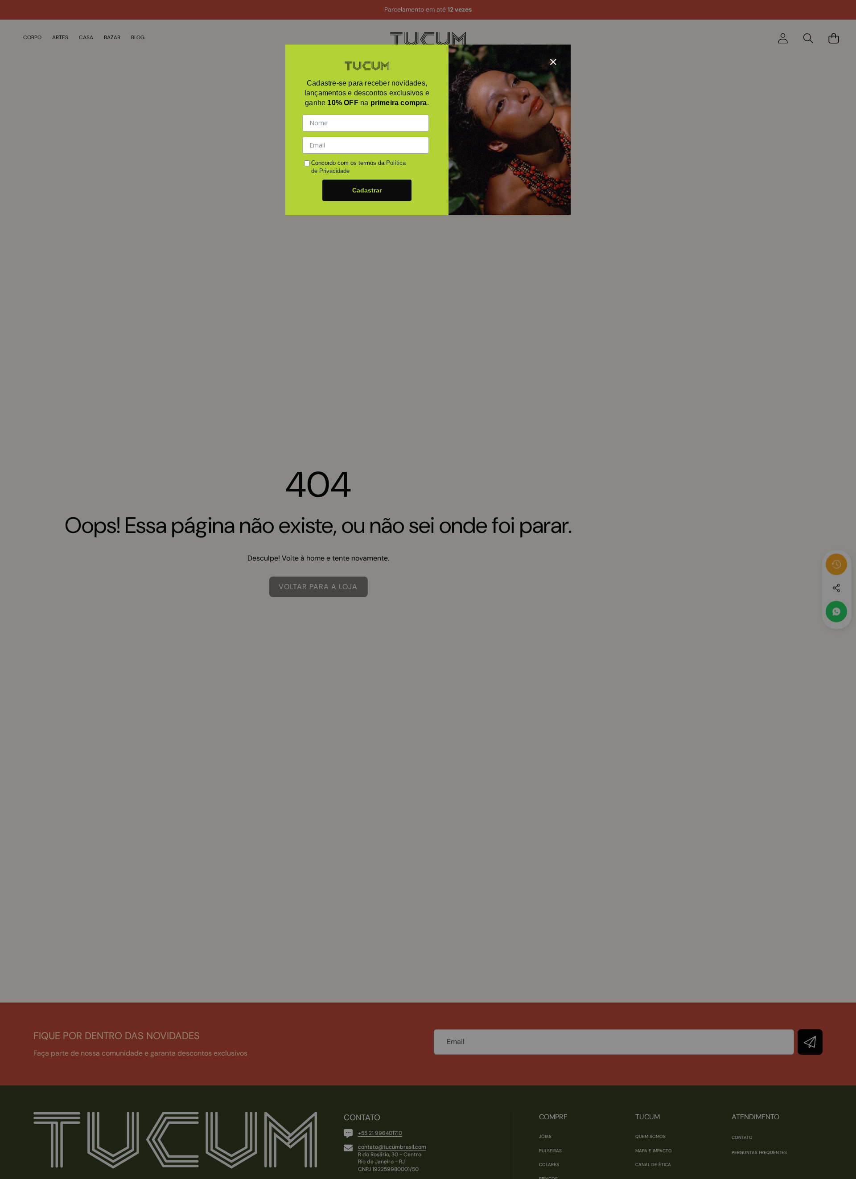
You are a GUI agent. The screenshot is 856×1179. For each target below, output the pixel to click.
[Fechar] (553, 62)
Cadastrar (367, 190)
